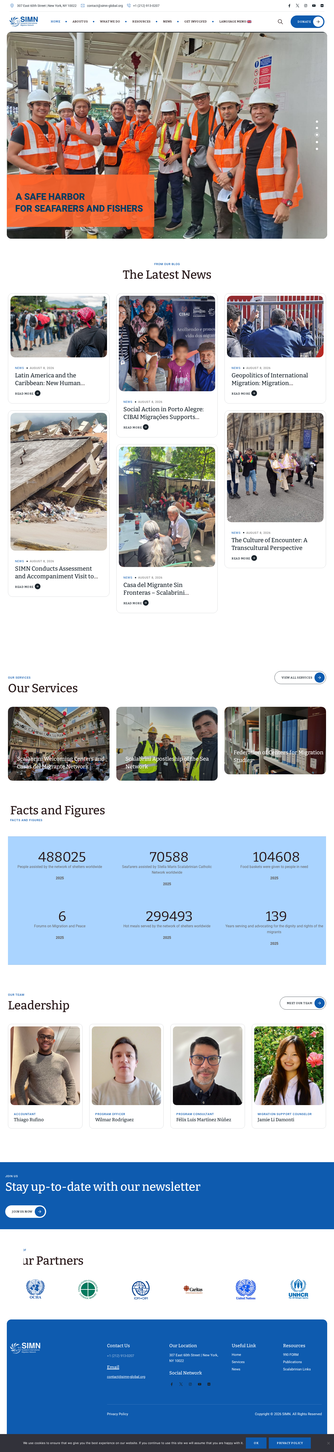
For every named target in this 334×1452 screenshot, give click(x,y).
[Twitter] (297, 6)
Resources (141, 21)
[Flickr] (322, 6)
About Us (80, 21)
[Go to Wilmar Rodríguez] (45, 1065)
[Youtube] (314, 6)
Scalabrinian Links (297, 1369)
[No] (328, 1443)
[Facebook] (289, 6)
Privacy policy (290, 1443)
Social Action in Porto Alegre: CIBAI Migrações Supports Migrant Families (163, 417)
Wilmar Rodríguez (33, 1119)
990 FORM (291, 1355)
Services (238, 1362)
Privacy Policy (117, 1414)
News (167, 21)
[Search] (280, 22)
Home (55, 21)
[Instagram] (305, 6)
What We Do (110, 21)
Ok (256, 1443)
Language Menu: (233, 21)
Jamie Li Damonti (194, 1119)
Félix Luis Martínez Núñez (122, 1119)
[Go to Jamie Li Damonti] (207, 1065)
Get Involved (195, 21)
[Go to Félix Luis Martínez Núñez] (126, 1065)
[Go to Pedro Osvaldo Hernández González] (289, 1061)
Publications (292, 1362)
